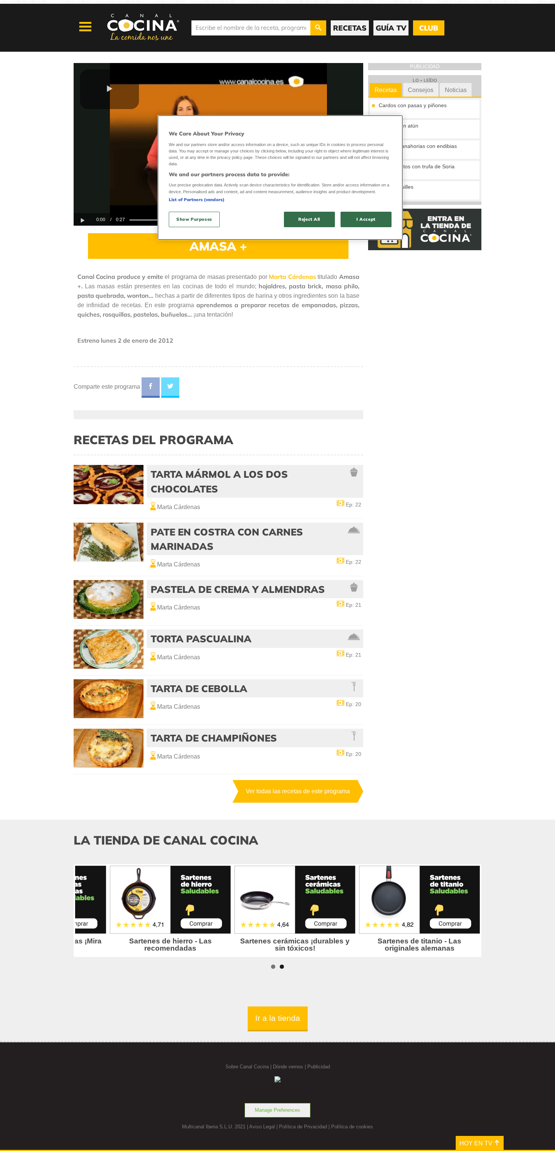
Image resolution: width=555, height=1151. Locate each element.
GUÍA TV (391, 27)
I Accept (366, 219)
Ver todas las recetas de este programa (298, 791)
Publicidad (318, 1066)
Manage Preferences (277, 1110)
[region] (280, 177)
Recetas (386, 90)
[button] (109, 89)
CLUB (428, 27)
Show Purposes (194, 219)
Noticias (456, 90)
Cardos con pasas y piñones (413, 105)
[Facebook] (151, 387)
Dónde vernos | (290, 1066)
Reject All (309, 219)
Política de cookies (352, 1126)
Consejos (420, 90)
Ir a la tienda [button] (277, 1018)
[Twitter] (170, 387)
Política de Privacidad (303, 1126)
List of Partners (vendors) (197, 199)
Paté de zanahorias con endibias (418, 146)
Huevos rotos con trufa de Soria (417, 166)
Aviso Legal (262, 1126)
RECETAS (350, 27)
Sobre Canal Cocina (247, 1066)
